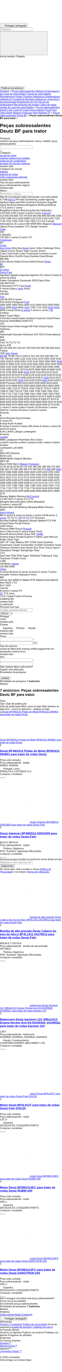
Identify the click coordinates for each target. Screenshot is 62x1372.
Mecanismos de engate (26, 104)
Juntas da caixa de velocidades (17, 107)
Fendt (48, 110)
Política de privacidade (35, 1324)
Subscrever (7, 866)
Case (10, 110)
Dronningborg (36, 110)
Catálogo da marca (43, 1327)
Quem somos (7, 1314)
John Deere (6, 113)
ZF (48, 113)
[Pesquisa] (24, 43)
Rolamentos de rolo (27, 102)
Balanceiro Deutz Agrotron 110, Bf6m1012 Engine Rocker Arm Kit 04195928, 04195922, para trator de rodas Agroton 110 (30, 1023)
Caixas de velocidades (38, 94)
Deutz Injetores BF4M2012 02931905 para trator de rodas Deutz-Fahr (28, 835)
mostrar (5, 678)
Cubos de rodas (47, 104)
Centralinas (18, 99)
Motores (40, 91)
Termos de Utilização (38, 872)
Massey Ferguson (22, 113)
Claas (26, 110)
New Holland (40, 113)
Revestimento (7, 96)
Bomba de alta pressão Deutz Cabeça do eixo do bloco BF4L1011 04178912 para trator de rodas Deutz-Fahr (28, 934)
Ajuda (18, 1314)
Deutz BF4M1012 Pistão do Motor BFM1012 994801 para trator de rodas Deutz (30, 752)
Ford (54, 110)
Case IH (17, 110)
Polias (18, 96)
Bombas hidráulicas (35, 99)
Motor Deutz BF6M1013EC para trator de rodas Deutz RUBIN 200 (27, 1189)
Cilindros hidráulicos (34, 96)
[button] (31, 72)
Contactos (27, 1314)
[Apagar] (1, 150)
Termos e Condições (11, 1324)
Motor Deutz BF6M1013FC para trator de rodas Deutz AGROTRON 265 (27, 1271)
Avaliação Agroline (22, 1327)
